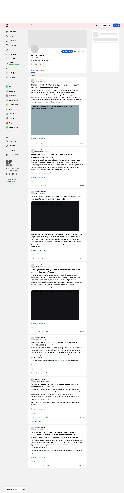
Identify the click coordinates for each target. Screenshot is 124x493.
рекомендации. (10, 181)
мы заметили (60, 361)
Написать (106, 25)
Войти (116, 25)
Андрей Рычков (40, 80)
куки (15, 489)
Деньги (37, 81)
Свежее (33, 75)
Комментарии (40, 70)
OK (24, 489)
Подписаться (67, 51)
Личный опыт (39, 381)
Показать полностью (38, 138)
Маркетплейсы (39, 151)
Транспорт (38, 339)
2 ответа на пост (36, 422)
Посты (33, 70)
